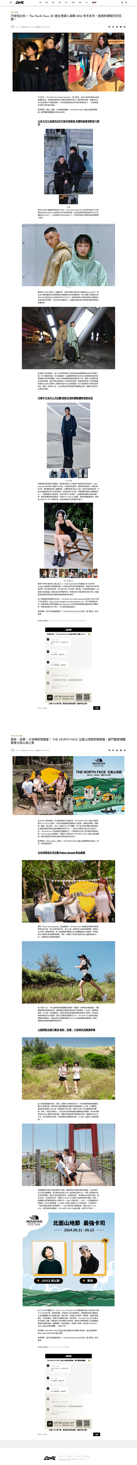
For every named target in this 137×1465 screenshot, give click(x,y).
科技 (66, 2)
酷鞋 (47, 2)
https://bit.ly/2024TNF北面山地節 (50, 1333)
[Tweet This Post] (113, 26)
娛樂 (60, 2)
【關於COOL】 (61, 1456)
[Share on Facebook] (109, 26)
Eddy (19, 27)
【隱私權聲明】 (86, 1456)
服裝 (53, 2)
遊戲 (80, 2)
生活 (86, 2)
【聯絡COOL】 (70, 1456)
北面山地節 (65, 1347)
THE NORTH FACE (54, 621)
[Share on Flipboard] (117, 26)
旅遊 (20, 736)
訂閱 (96, 708)
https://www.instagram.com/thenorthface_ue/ (66, 602)
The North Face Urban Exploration (74, 621)
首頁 (12, 12)
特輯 (40, 2)
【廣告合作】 (78, 1456)
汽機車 (73, 2)
